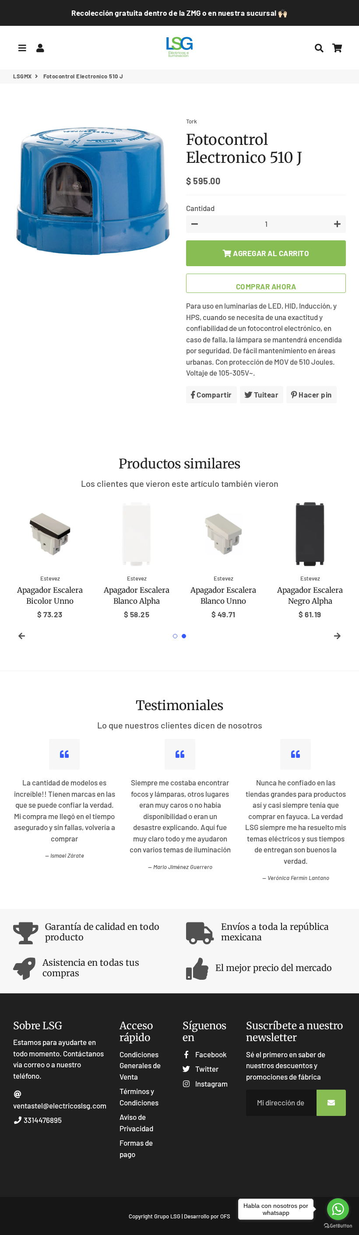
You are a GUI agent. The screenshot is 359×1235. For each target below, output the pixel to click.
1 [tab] (175, 636)
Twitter (206, 1068)
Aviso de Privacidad (136, 1122)
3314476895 (42, 1119)
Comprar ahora (266, 286)
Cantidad (200, 208)
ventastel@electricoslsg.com (59, 1105)
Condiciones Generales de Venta (140, 1065)
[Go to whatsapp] (338, 1209)
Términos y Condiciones (139, 1097)
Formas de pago (136, 1148)
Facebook (210, 1054)
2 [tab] (184, 636)
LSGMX (22, 76)
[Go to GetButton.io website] (338, 1226)
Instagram (210, 1083)
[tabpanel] (50, 558)
